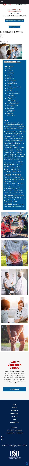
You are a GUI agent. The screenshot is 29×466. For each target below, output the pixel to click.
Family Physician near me (9, 188)
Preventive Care (11, 100)
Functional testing (12, 83)
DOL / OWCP (10, 77)
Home (14, 405)
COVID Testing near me (14, 142)
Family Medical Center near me (14, 154)
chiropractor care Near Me (14, 133)
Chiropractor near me (16, 138)
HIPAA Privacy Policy (14, 430)
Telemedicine (10, 108)
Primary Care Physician (13, 102)
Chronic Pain (10, 73)
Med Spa (9, 90)
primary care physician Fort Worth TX (12, 197)
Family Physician (11, 82)
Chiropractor (10, 72)
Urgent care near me (10, 206)
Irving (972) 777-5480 (21, 15)
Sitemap (14, 427)
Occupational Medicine (13, 92)
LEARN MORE (14, 389)
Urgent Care (10, 112)
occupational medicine (19, 193)
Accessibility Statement (14, 433)
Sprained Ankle (11, 107)
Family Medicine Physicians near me (16, 186)
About (14, 408)
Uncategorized (11, 110)
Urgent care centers (18, 204)
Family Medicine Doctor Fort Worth (13, 164)
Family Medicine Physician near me (13, 183)
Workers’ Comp (11, 115)
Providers (14, 410)
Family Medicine (11, 80)
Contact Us (14, 422)
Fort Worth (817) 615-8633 (8, 15)
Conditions (14, 413)
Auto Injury (10, 70)
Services (14, 416)
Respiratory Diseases (12, 103)
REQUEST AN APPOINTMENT (14, 20)
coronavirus (6, 140)
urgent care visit (20, 206)
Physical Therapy (11, 97)
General (9, 85)
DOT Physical (10, 78)
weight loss (10, 113)
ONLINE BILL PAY (14, 27)
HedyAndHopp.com (17, 458)
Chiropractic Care (13, 128)
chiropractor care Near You (10, 135)
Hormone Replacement (13, 87)
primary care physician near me (14, 199)
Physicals (9, 98)
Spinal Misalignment (12, 105)
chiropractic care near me (18, 129)
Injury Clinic (10, 88)
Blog (14, 419)
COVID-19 (9, 75)
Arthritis (9, 68)
